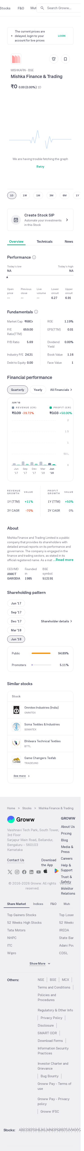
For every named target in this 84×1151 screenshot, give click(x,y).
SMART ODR (47, 1033)
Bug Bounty (49, 1076)
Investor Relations (68, 891)
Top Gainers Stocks (21, 915)
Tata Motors (16, 930)
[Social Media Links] (10, 872)
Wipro (11, 953)
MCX (65, 979)
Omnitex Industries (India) (41, 707)
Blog (64, 840)
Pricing (66, 833)
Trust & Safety (66, 879)
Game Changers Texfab (40, 758)
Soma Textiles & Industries (42, 724)
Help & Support (67, 867)
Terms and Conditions (54, 987)
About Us (68, 826)
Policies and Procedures (47, 997)
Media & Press (67, 849)
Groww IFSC (50, 1111)
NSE (41, 979)
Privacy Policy (51, 1017)
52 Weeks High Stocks (24, 922)
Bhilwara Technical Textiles (42, 741)
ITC (9, 945)
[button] (34, 257)
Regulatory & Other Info (55, 1010)
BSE (53, 979)
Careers (67, 858)
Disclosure (46, 1025)
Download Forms (50, 1040)
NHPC (12, 937)
